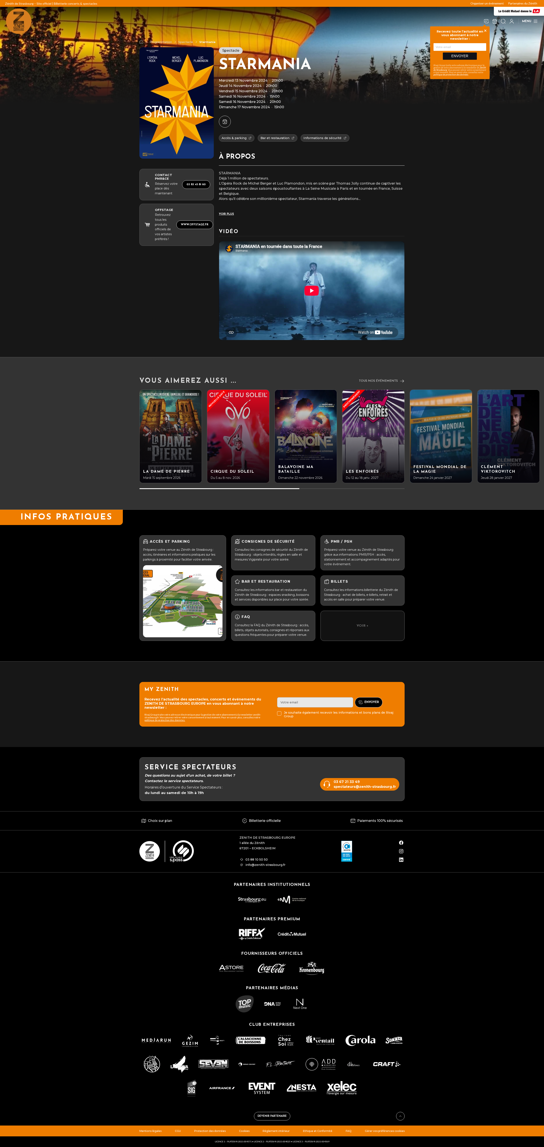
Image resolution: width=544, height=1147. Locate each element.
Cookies (244, 1131)
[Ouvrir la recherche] (503, 21)
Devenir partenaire (272, 1116)
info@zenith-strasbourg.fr (265, 865)
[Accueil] (141, 42)
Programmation (161, 42)
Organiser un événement (487, 3)
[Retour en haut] (400, 1116)
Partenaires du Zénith (522, 3)
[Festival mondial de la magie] (441, 436)
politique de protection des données (451, 74)
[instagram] (401, 851)
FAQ (348, 1131)
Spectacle (185, 42)
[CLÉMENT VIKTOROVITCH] (508, 436)
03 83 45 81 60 (196, 184)
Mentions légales (150, 1131)
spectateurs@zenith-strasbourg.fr (365, 787)
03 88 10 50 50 (256, 859)
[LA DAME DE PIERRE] (171, 436)
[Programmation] (494, 21)
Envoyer (459, 56)
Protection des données (210, 1131)
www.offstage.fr (194, 224)
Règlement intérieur (276, 1131)
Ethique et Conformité (317, 1131)
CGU (178, 1131)
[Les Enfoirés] (373, 436)
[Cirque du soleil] (238, 436)
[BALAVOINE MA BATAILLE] (306, 436)
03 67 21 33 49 (347, 782)
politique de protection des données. (164, 720)
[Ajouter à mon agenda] (225, 122)
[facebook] (401, 842)
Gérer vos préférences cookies (385, 1131)
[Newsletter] (486, 21)
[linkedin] (401, 859)
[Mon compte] (511, 21)
